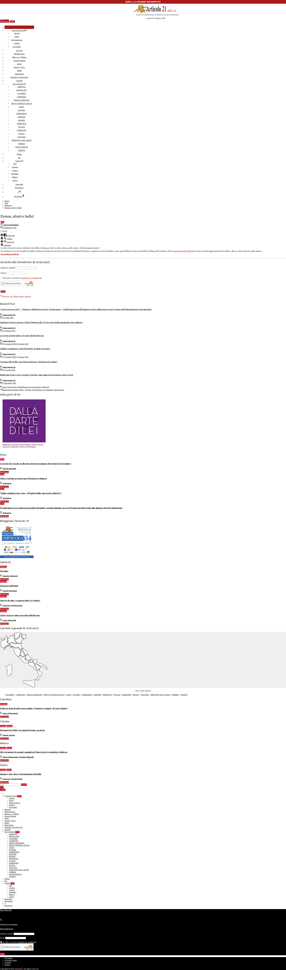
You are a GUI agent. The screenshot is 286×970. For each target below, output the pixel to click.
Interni (17, 33)
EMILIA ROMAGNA (21, 100)
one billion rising (17, 296)
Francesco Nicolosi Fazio (12, 605)
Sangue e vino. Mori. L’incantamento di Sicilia (20, 774)
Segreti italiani (19, 61)
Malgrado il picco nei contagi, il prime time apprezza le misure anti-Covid (36, 375)
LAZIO (21, 107)
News (2, 459)
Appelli (19, 81)
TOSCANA (21, 137)
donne (7, 296)
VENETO (21, 150)
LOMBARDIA (21, 114)
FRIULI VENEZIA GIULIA (21, 104)
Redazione (7, 483)
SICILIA (21, 134)
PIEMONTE (21, 124)
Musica (15, 177)
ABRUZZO (21, 87)
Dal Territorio (18, 84)
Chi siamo (8, 958)
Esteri (17, 37)
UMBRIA (21, 144)
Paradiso (4, 571)
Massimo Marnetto (10, 576)
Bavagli (19, 51)
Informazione (16, 40)
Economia (17, 47)
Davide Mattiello (9, 469)
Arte (15, 164)
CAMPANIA (21, 97)
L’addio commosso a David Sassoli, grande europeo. (25, 348)
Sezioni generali (18, 30)
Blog (2, 222)
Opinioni (3, 567)
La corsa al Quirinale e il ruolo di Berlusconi (22, 335)
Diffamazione (19, 54)
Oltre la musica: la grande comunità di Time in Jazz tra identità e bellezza (33, 752)
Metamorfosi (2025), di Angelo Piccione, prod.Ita (22, 730)
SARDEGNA (21, 130)
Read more (4, 472)
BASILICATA (21, 90)
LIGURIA (21, 110)
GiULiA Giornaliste (11, 225)
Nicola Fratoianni (10, 591)
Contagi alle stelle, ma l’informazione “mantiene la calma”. (29, 362)
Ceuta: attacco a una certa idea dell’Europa (20, 615)
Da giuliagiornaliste (10, 254)
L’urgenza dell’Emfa (9, 586)
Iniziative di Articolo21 (19, 77)
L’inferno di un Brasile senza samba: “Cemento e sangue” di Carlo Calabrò (33, 708)
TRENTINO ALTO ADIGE (22, 140)
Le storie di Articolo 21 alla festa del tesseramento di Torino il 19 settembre (35, 464)
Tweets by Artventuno (9, 924)
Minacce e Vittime (19, 57)
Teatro (15, 180)
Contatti (7, 963)
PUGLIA (21, 127)
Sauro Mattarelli (9, 620)
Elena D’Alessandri (10, 713)
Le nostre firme (10, 960)
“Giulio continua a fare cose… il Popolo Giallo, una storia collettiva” (30, 493)
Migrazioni (19, 74)
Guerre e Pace (19, 67)
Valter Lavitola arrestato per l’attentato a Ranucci (23, 479)
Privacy (7, 965)
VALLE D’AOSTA (21, 147)
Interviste (19, 184)
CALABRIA (21, 93)
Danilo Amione (9, 735)
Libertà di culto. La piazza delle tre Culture (20, 601)
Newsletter (19, 188)
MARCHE (21, 117)
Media (19, 154)
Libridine (15, 174)
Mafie (19, 64)
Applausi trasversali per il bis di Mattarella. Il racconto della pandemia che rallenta (41, 322)
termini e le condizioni (31, 278)
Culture (17, 43)
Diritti (19, 71)
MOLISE (21, 120)
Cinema (15, 167)
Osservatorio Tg (9, 315)
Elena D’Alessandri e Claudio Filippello (18, 757)
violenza (27, 296)
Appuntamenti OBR (182, 251)
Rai (19, 158)
